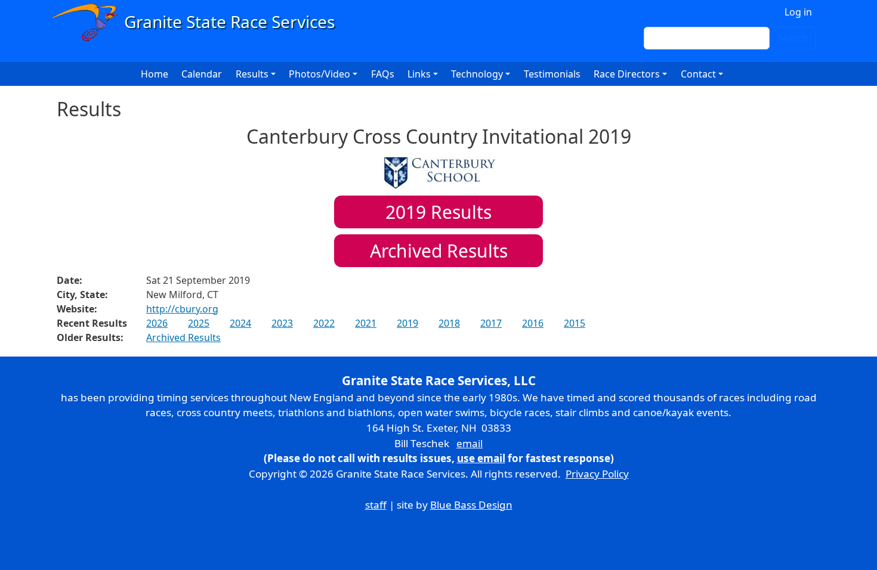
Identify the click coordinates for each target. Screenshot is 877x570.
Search (792, 38)
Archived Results (439, 250)
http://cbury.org (182, 308)
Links (419, 73)
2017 (491, 323)
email (469, 443)
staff (376, 505)
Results (438, 212)
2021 (365, 323)
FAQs (382, 73)
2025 (198, 323)
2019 (407, 323)
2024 (240, 323)
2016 (533, 323)
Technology (477, 73)
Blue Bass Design (471, 505)
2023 (282, 323)
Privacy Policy (597, 474)
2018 (449, 323)
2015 (574, 323)
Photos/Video (319, 73)
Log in (798, 11)
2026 (157, 323)
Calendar (201, 73)
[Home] (199, 22)
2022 (324, 323)
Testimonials (552, 73)
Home (154, 73)
